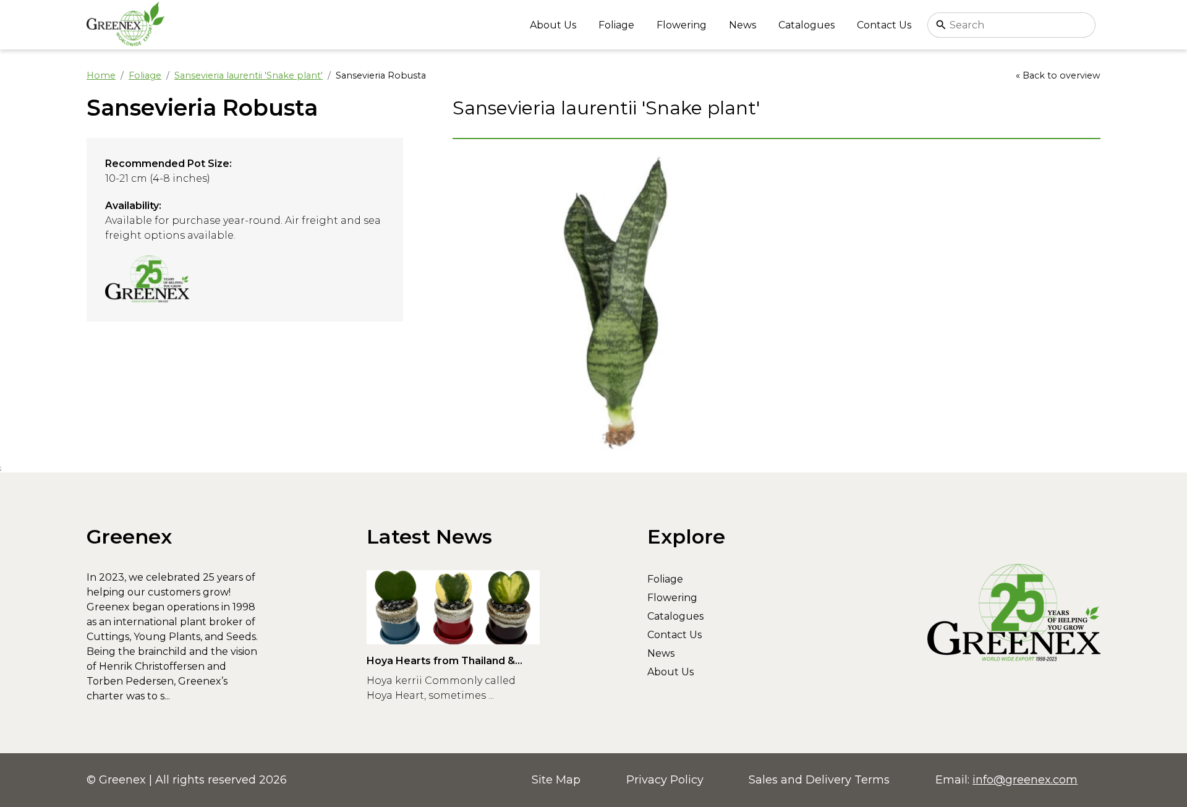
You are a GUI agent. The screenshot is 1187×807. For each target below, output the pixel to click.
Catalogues (806, 25)
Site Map (556, 780)
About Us (553, 25)
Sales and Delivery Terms (819, 780)
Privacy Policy (665, 780)
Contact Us (884, 25)
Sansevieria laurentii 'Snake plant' (248, 75)
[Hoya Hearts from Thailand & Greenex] (453, 607)
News (742, 25)
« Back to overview (1058, 75)
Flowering (682, 25)
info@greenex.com (1025, 780)
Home (101, 75)
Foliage (616, 25)
